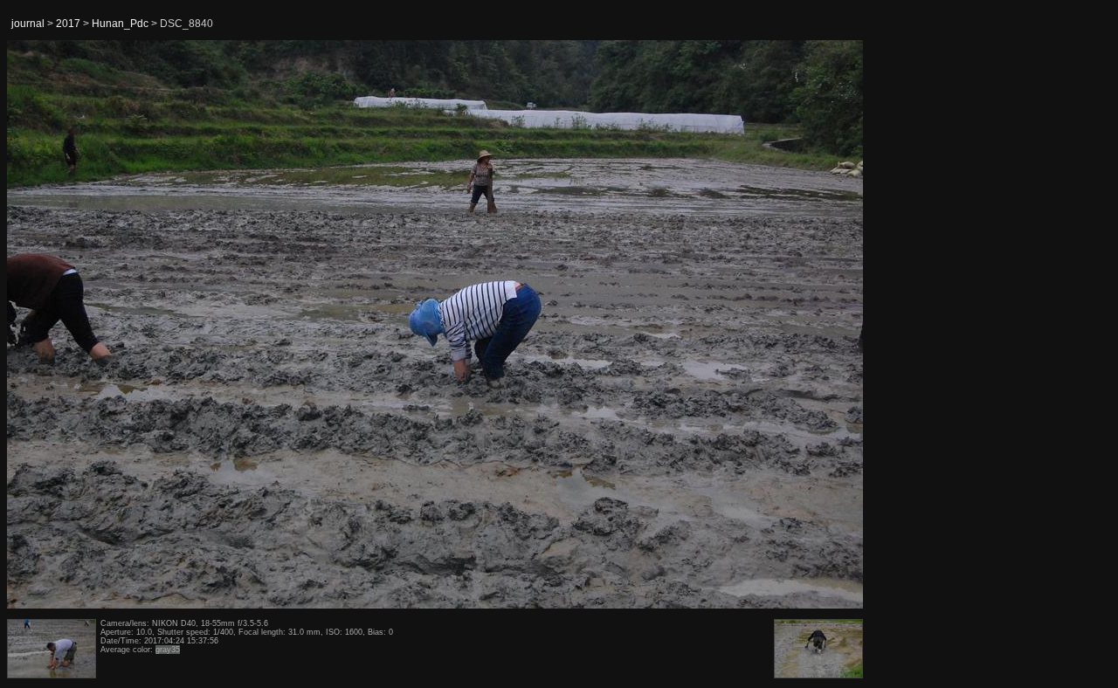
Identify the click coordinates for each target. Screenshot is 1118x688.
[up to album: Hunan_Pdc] (436, 84)
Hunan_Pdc (120, 23)
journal (28, 23)
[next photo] (820, 325)
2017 (68, 23)
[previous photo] (51, 325)
